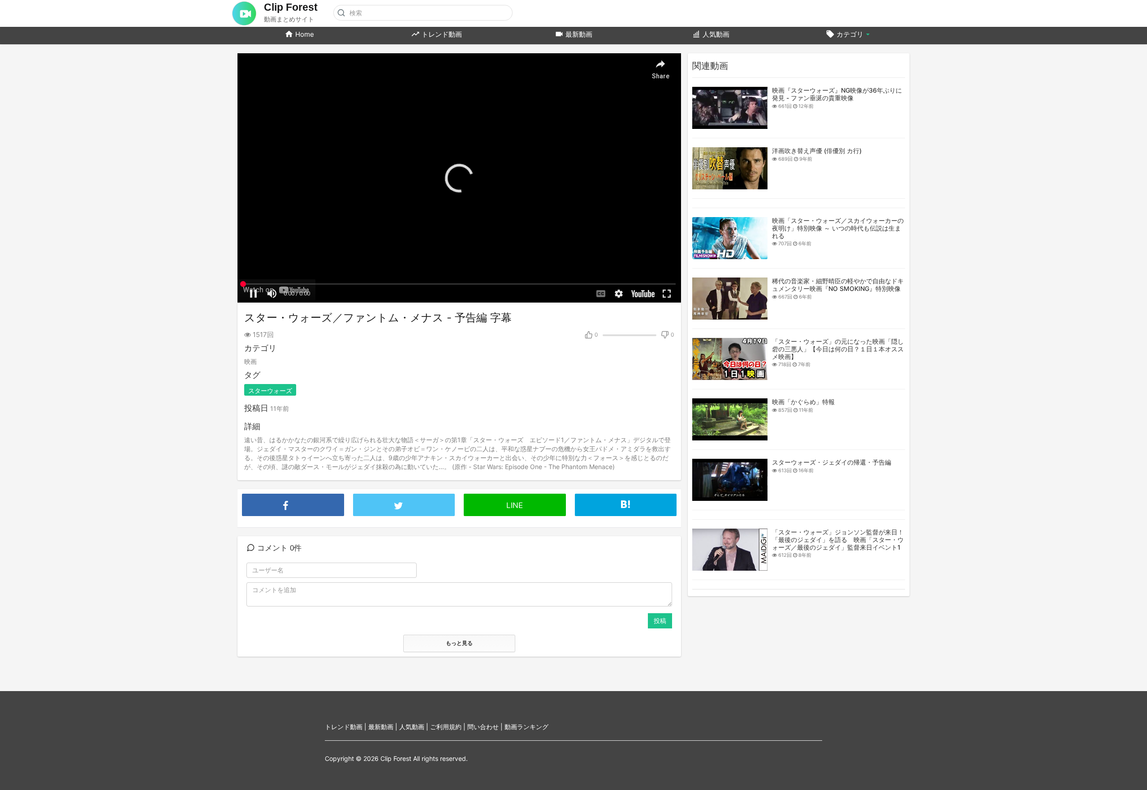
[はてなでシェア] (626, 502)
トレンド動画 (441, 34)
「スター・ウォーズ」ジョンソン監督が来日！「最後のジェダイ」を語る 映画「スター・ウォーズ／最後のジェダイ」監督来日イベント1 (838, 539)
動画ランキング (526, 726)
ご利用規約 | (448, 726)
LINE (514, 505)
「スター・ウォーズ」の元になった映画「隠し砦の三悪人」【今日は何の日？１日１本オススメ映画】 (838, 348)
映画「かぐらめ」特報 (803, 402)
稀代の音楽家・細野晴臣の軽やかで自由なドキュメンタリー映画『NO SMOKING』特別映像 (838, 284)
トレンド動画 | (346, 726)
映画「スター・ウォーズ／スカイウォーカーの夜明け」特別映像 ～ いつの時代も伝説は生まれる (838, 228)
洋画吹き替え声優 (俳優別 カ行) (817, 150)
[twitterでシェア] (404, 496)
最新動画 (578, 34)
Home (303, 34)
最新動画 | (383, 726)
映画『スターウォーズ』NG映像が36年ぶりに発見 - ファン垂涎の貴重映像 (837, 94)
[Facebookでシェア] (293, 496)
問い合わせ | (486, 726)
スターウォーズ (270, 390)
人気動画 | (414, 726)
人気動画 (715, 34)
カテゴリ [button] (850, 34)
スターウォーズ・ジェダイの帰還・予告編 (831, 462)
